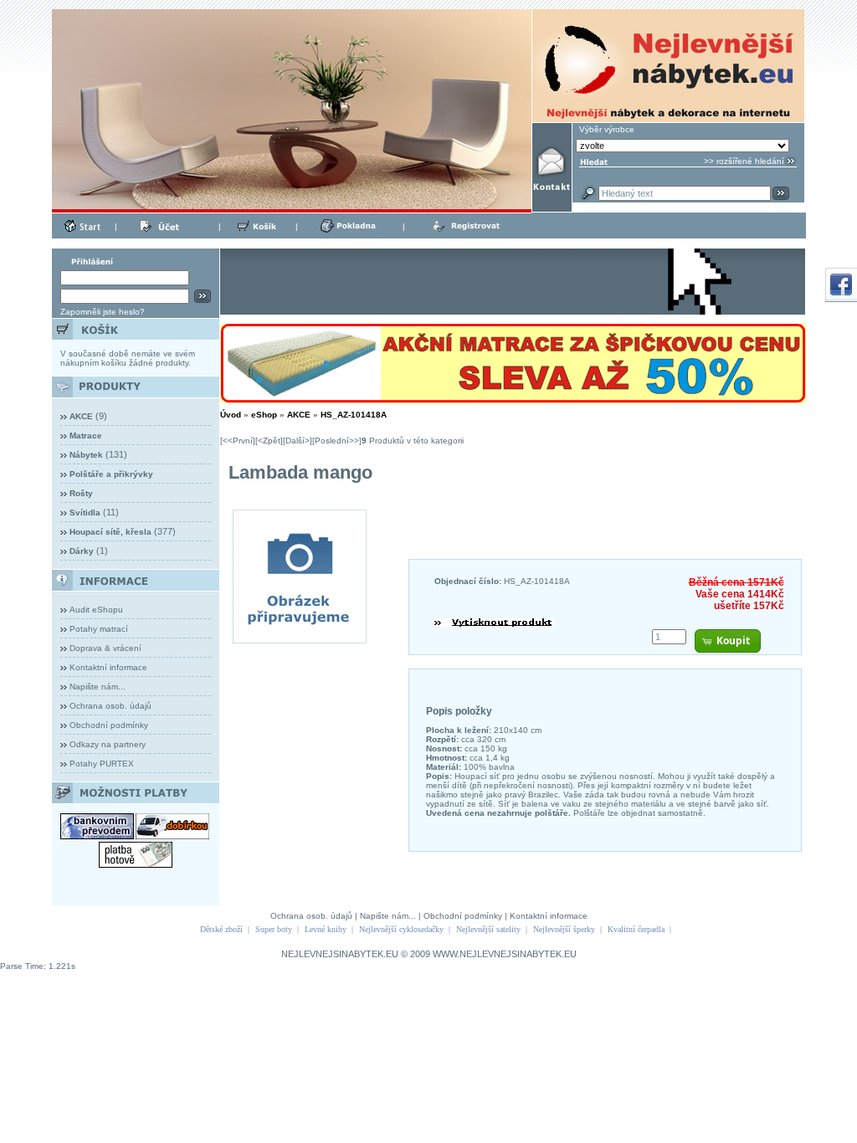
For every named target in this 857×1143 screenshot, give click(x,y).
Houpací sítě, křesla (110, 531)
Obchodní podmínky (108, 725)
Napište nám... (97, 686)
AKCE (298, 414)
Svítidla (84, 512)
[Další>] (297, 440)
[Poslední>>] (337, 440)
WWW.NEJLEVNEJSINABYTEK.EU (505, 954)
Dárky (81, 551)
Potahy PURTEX (101, 763)
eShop (264, 414)
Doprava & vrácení (105, 648)
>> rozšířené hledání (744, 161)
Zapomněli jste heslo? (102, 311)
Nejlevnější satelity (488, 929)
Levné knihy (325, 929)
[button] (728, 641)
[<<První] (237, 440)
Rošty (81, 493)
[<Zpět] (269, 440)
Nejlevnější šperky (564, 929)
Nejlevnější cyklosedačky (401, 929)
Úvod (230, 414)
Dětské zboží (221, 929)
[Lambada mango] (300, 639)
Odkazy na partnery (107, 744)
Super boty (273, 929)
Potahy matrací (98, 628)
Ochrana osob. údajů (110, 705)
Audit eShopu (96, 609)
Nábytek (86, 454)
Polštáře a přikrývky (111, 474)
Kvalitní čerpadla (636, 929)
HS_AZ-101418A (354, 414)
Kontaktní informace (108, 667)
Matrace (85, 435)
